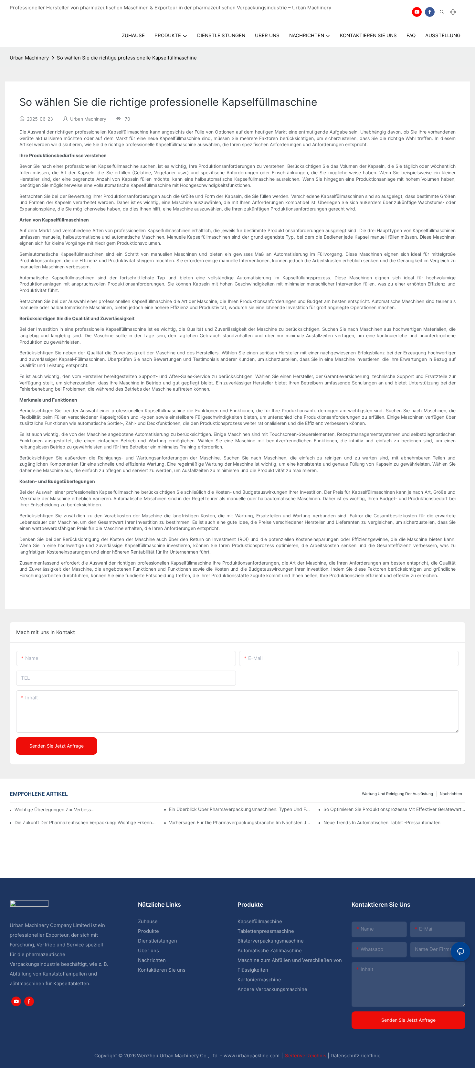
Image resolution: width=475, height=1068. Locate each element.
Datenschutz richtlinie (356, 1055)
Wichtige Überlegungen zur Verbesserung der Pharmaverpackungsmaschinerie (55, 809)
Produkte (149, 931)
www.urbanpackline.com (252, 1055)
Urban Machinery (29, 58)
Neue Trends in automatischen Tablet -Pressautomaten (381, 822)
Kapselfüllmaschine (260, 921)
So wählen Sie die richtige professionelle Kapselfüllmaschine (127, 58)
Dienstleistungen (157, 941)
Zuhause (148, 921)
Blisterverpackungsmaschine (271, 941)
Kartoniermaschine (259, 979)
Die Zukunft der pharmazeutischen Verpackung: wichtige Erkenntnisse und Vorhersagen (85, 822)
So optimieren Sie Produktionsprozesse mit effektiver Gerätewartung (394, 809)
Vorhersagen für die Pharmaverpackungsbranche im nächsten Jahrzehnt (240, 822)
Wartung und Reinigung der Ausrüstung (397, 793)
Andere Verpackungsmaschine (272, 989)
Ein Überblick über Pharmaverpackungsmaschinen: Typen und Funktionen (240, 809)
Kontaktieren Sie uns (161, 970)
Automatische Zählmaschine (270, 950)
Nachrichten (451, 793)
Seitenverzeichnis (306, 1055)
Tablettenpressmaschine (266, 931)
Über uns (148, 950)
